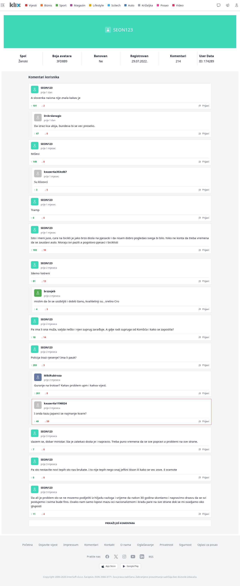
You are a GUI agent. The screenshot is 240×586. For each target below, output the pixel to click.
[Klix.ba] (15, 5)
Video (180, 5)
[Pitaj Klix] (218, 5)
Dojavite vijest (48, 544)
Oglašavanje (145, 544)
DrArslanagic (52, 116)
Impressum (70, 544)
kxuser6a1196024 (55, 403)
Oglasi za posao (207, 544)
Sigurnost (185, 544)
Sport (62, 5)
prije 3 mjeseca (49, 436)
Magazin (79, 5)
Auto (131, 5)
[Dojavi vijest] (227, 5)
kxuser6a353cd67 (55, 172)
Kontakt (109, 544)
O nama (125, 544)
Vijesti (33, 5)
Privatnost (166, 544)
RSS (151, 556)
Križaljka (147, 5)
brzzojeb (49, 291)
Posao (164, 5)
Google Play (133, 566)
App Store (111, 566)
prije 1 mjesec (48, 148)
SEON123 (46, 87)
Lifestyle (98, 5)
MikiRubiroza (53, 375)
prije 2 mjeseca (49, 267)
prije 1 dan (46, 92)
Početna (27, 544)
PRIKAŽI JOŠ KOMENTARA (120, 523)
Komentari (91, 544)
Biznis (48, 5)
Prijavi (205, 105)
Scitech (116, 5)
